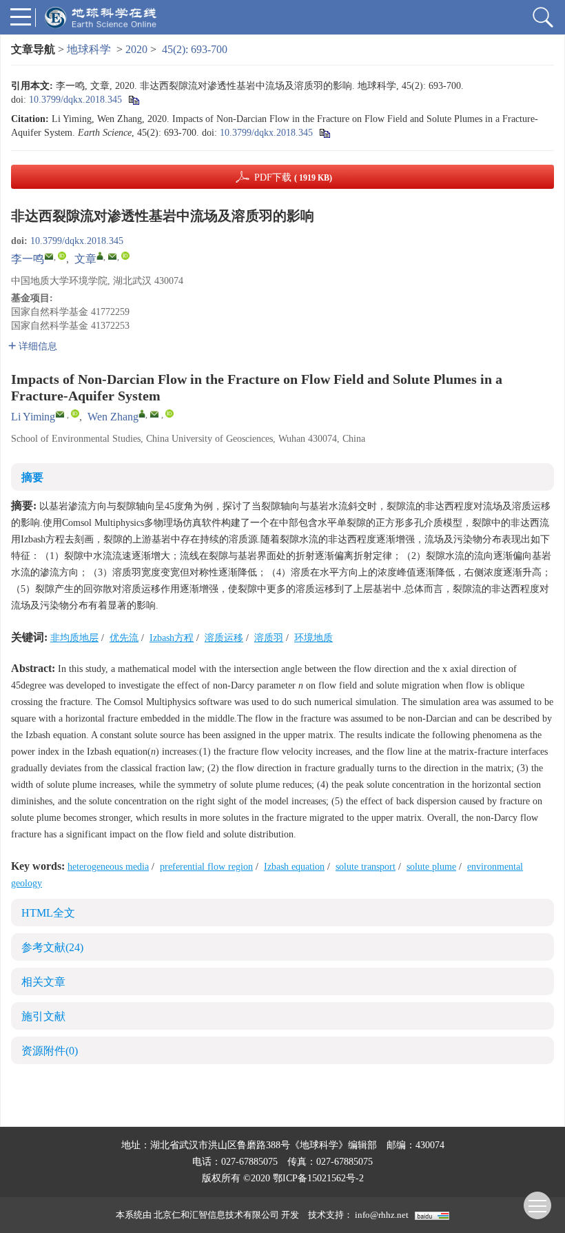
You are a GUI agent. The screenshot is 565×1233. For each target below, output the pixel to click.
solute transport (365, 867)
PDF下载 (293, 177)
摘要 (32, 477)
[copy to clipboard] (324, 133)
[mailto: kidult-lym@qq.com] (60, 414)
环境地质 (313, 638)
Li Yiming (33, 416)
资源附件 (49, 1051)
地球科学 (89, 49)
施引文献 (43, 1016)
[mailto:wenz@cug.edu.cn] (112, 256)
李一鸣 (27, 259)
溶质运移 (224, 638)
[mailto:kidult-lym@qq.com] (49, 256)
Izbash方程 (172, 638)
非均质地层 (74, 638)
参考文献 (52, 947)
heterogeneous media (108, 867)
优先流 (124, 638)
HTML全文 (48, 913)
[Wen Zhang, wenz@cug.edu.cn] (141, 413)
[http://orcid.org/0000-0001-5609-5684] (62, 256)
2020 (136, 49)
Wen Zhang (113, 416)
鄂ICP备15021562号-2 (318, 1178)
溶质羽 (268, 638)
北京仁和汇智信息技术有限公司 (216, 1215)
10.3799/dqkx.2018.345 (75, 99)
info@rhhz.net (382, 1215)
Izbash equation (294, 867)
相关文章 (43, 982)
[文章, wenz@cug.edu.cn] (99, 256)
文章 (85, 259)
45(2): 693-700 (194, 49)
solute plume (431, 867)
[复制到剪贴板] (133, 99)
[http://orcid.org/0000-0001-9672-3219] (125, 256)
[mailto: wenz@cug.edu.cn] (154, 414)
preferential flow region (206, 867)
